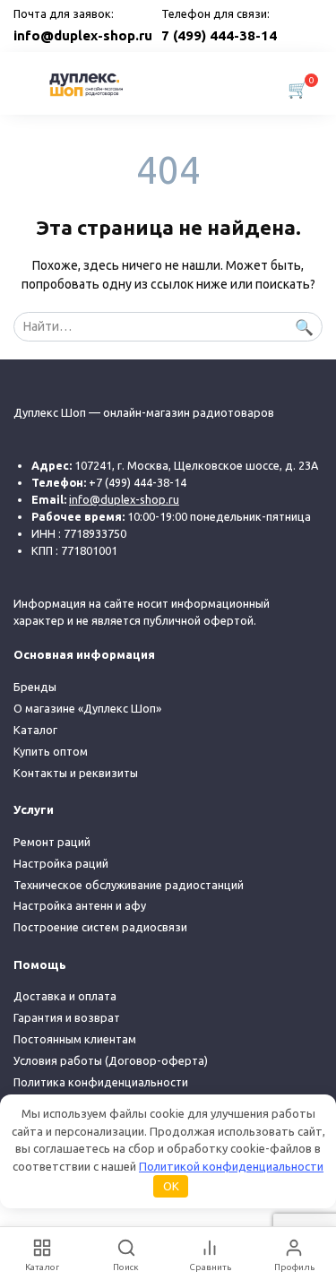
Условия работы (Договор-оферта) (110, 1060)
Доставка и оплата (64, 996)
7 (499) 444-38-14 (219, 35)
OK (171, 1186)
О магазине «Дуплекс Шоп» (87, 708)
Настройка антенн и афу (79, 905)
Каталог (35, 729)
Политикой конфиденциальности (231, 1166)
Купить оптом (50, 751)
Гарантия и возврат (66, 1017)
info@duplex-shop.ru (82, 35)
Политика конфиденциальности (100, 1082)
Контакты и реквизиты (75, 772)
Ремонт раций (51, 841)
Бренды (34, 686)
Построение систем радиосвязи (100, 927)
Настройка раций (60, 863)
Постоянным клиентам (74, 1039)
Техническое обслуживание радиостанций (128, 884)
